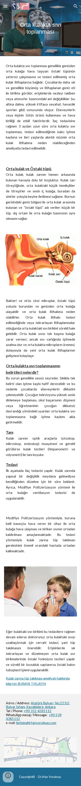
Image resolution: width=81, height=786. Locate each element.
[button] (5, 6)
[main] (40, 28)
